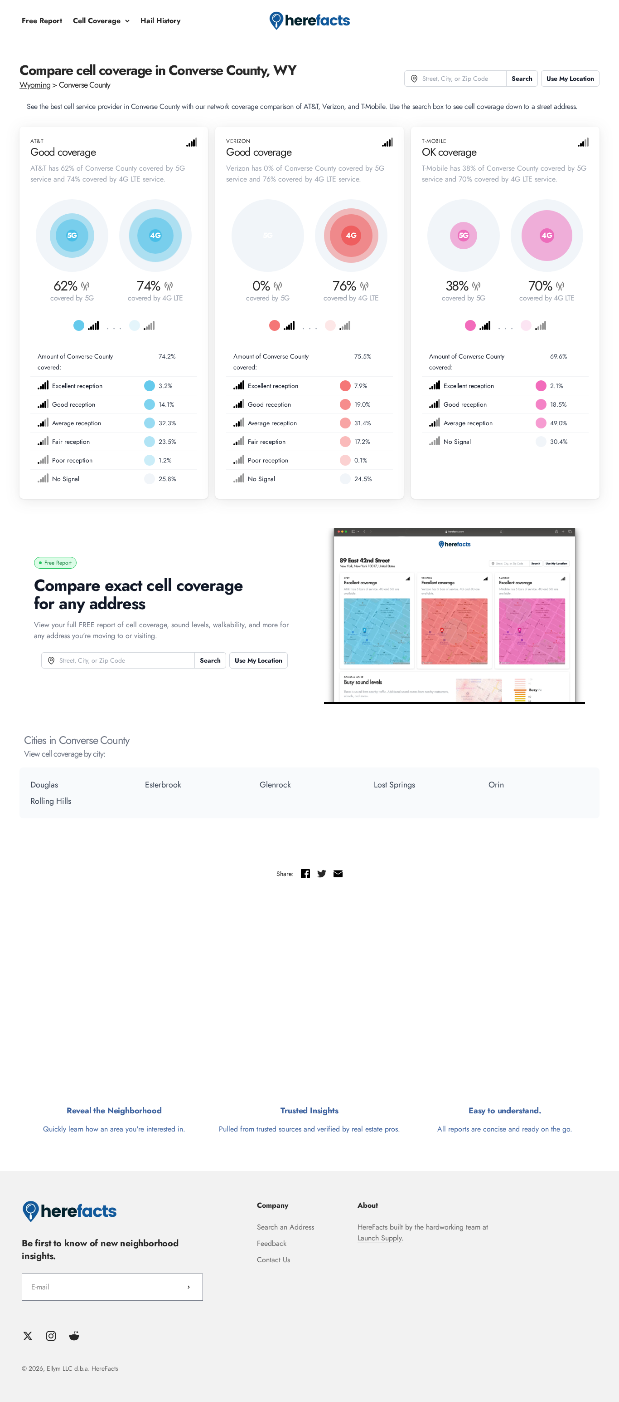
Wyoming (34, 85)
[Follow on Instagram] (51, 1336)
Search (522, 78)
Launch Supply (379, 1238)
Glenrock (275, 785)
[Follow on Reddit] (74, 1336)
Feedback (271, 1243)
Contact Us (273, 1259)
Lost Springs (394, 785)
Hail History (160, 20)
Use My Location (570, 78)
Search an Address (285, 1227)
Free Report (42, 20)
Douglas (44, 785)
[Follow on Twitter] (28, 1336)
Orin (496, 785)
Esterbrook (163, 785)
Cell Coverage (97, 20)
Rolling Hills (50, 801)
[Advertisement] (309, 996)
